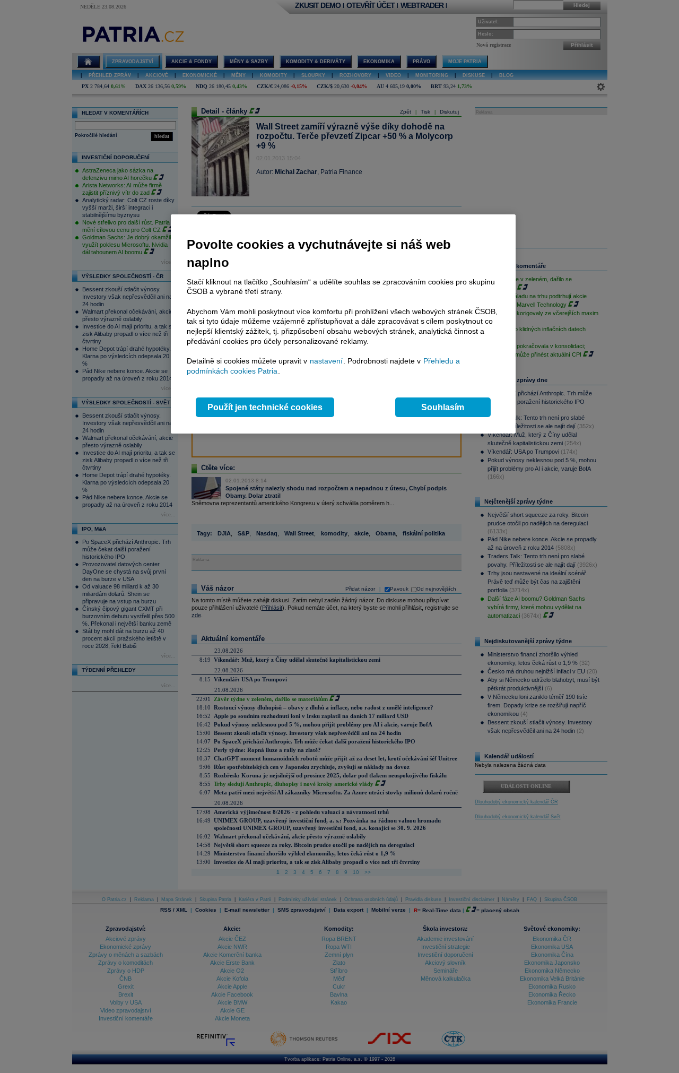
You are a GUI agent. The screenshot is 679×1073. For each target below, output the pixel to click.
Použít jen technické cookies (265, 407)
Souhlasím (442, 407)
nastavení (326, 361)
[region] (343, 324)
